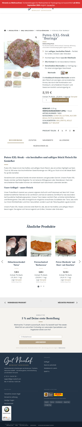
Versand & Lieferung (10, 397)
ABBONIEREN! (41, 342)
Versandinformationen (46, 425)
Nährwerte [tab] (48, 140)
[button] (36, 37)
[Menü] (10, 407)
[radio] (62, 72)
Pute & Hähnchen (42, 30)
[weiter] (79, 262)
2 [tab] (41, 286)
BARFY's (46, 371)
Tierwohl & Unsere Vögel (12, 394)
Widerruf (33, 425)
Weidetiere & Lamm (50, 368)
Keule (69, 120)
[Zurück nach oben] (41, 302)
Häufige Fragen (9, 400)
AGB (16, 425)
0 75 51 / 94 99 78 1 (10, 376)
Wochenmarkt (8, 403)
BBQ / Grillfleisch (27, 30)
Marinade (52, 73)
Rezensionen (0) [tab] (40, 146)
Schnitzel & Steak (61, 116)
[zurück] (2, 262)
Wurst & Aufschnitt (50, 365)
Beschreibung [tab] (15, 140)
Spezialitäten (13, 30)
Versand (74, 97)
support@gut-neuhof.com (12, 379)
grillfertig (61, 120)
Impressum (9, 425)
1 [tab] (38, 286)
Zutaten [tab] (32, 140)
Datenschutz (62, 348)
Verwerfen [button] (51, 5)
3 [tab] (43, 286)
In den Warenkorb (60, 100)
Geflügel (46, 362)
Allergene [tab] (64, 140)
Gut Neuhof (54, 123)
